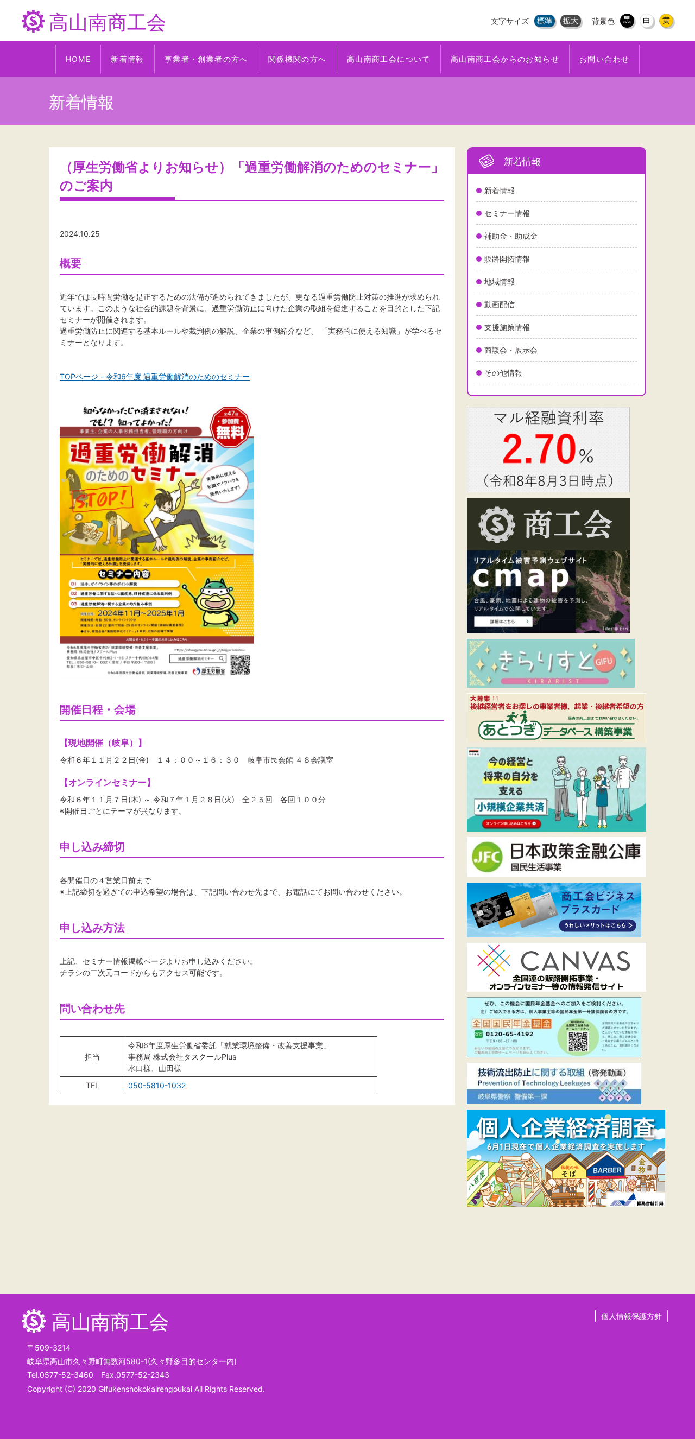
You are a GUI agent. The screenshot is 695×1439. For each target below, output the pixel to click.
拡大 (570, 20)
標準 (544, 20)
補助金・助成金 (511, 235)
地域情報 (499, 281)
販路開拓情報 (507, 258)
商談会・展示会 (511, 349)
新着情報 (499, 190)
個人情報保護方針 (631, 1316)
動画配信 (499, 304)
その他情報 (503, 372)
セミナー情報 (507, 213)
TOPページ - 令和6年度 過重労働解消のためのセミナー (155, 376)
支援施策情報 (507, 327)
